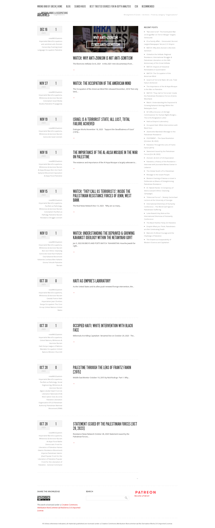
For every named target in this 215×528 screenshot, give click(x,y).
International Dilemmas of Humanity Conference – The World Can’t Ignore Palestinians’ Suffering (159, 207)
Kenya (42, 304)
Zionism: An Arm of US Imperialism (160, 158)
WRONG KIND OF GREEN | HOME (49, 6)
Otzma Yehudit (49, 262)
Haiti (60, 298)
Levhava (48, 259)
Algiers (43, 391)
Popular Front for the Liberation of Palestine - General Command (50, 462)
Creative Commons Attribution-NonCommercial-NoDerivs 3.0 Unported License (58, 508)
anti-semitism (46, 44)
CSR (136, 6)
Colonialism (48, 101)
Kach (60, 170)
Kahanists (41, 259)
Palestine (58, 50)
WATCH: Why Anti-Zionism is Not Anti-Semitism (103, 58)
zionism (59, 137)
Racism (59, 215)
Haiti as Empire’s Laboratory (91, 281)
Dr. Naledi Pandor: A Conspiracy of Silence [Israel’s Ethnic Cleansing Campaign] (158, 191)
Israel (60, 47)
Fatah (53, 391)
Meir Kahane (57, 259)
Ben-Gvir (54, 170)
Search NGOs (80, 6)
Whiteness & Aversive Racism (50, 98)
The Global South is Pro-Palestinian (160, 171)
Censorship (46, 47)
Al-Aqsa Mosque (44, 170)
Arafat (48, 391)
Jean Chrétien (56, 301)
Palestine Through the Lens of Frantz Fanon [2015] (102, 370)
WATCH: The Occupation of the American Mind (102, 83)
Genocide (47, 137)
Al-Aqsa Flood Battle (54, 441)
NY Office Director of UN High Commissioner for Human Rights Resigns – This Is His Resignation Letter (160, 115)
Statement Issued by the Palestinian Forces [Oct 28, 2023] (105, 426)
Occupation (50, 50)
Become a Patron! (142, 496)
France (56, 298)
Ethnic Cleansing (55, 251)
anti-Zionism (57, 44)
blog (68, 6)
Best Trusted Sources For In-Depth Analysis (110, 6)
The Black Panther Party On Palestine (161, 223)
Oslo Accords (57, 397)
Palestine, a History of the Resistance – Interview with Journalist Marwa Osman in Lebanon (160, 164)
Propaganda (57, 104)
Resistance (44, 218)
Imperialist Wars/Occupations (50, 41)
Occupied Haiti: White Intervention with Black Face (103, 328)
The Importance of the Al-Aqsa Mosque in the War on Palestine (105, 155)
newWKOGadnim (55, 38)
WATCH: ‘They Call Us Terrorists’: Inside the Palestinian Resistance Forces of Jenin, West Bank (102, 196)
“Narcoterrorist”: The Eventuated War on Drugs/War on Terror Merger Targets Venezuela (160, 35)
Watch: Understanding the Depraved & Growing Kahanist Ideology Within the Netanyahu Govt (104, 235)
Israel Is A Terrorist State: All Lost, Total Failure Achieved (101, 121)
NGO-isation (47, 397)
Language (41, 50)
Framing (54, 47)
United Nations (51, 307)
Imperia (44, 453)
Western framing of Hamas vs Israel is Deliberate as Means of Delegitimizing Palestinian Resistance (160, 181)
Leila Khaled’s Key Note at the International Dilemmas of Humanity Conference (158, 216)
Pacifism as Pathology (53, 206)
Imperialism (46, 301)
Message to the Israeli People (158, 175)
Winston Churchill (55, 352)
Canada (50, 298)
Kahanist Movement (46, 173)
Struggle (52, 218)
